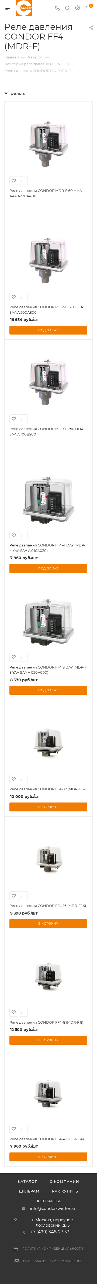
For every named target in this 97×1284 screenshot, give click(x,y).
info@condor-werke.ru (52, 1208)
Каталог (27, 1181)
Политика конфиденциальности (52, 1248)
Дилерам (29, 1191)
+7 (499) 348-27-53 (49, 1232)
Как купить (65, 1191)
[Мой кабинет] (77, 8)
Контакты (48, 1201)
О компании (64, 1181)
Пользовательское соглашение (53, 1261)
